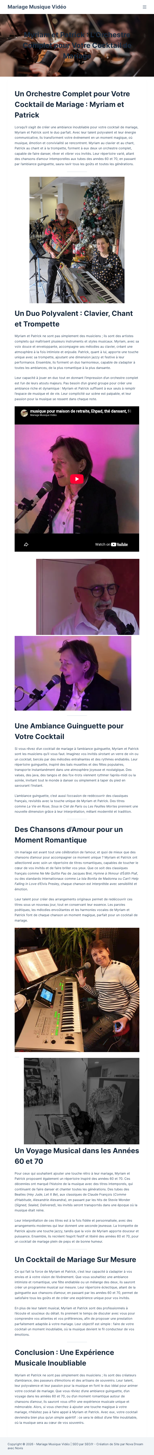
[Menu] (144, 7)
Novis (19, 1448)
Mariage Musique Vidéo (37, 7)
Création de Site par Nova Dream (119, 1444)
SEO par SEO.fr (82, 1444)
